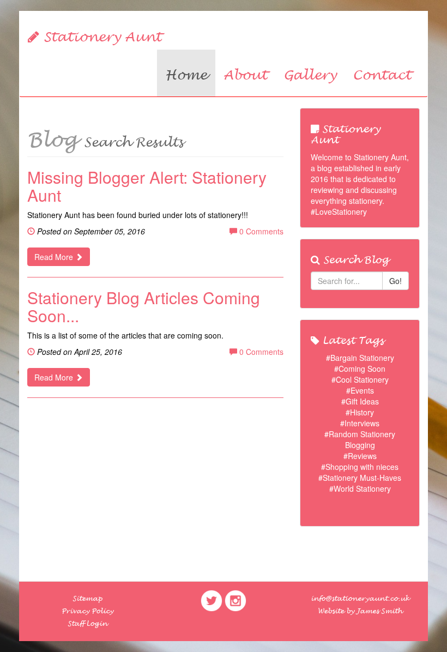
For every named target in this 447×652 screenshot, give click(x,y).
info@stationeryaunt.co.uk (360, 598)
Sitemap (87, 598)
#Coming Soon (359, 368)
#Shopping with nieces (359, 466)
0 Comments (260, 231)
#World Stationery (360, 488)
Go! (395, 280)
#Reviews (360, 455)
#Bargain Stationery (360, 357)
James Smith (379, 611)
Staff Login (87, 623)
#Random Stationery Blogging (359, 439)
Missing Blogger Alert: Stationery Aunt (147, 186)
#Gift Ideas (360, 401)
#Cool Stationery (360, 379)
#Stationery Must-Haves (359, 477)
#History (360, 412)
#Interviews (359, 423)
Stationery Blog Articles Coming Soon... (143, 306)
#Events (360, 390)
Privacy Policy (87, 611)
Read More (54, 256)
